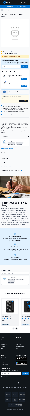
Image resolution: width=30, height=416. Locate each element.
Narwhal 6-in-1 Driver (12, 82)
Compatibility (4, 136)
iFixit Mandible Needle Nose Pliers (15, 75)
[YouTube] (15, 387)
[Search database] (22, 2)
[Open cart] (25, 2)
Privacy (2, 360)
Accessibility (4, 357)
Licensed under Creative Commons (15, 409)
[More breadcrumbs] (2, 10)
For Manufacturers (20, 346)
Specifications (4, 153)
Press (17, 348)
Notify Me (24, 66)
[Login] (28, 2)
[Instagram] (12, 387)
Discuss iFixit (4, 344)
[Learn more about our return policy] (11, 114)
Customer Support (5, 342)
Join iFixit (24, 100)
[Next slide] (16, 328)
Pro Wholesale (19, 342)
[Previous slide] (13, 328)
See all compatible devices (7, 148)
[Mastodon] (18, 387)
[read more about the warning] (21, 171)
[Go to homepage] (8, 2)
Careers (3, 346)
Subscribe (25, 373)
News (17, 350)
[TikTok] (4, 387)
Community (18, 339)
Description (4, 120)
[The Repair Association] (26, 387)
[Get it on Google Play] (21, 363)
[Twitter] (9, 387)
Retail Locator (19, 344)
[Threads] (23, 387)
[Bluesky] (20, 387)
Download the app (21, 355)
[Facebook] (7, 387)
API (2, 348)
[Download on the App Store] (21, 358)
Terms (2, 362)
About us (3, 339)
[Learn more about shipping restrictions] (11, 51)
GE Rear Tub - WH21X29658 (21, 10)
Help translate (14, 383)
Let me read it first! (6, 376)
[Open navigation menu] (1, 2)
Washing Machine (8, 10)
